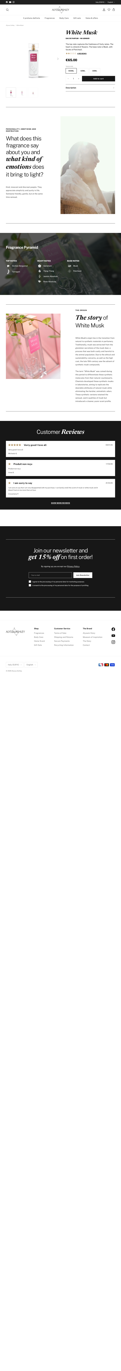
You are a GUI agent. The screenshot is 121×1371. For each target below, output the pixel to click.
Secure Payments (62, 641)
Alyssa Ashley (10, 25)
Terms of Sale (60, 633)
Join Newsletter (83, 575)
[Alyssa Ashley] (60, 10)
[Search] (7, 9)
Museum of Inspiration (92, 637)
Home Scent (39, 641)
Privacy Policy (73, 566)
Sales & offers (92, 18)
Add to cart (98, 79)
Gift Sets (38, 645)
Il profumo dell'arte (31, 18)
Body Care (64, 18)
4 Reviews (81, 54)
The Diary (87, 641)
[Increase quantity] (78, 78)
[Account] (103, 9)
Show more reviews (60, 503)
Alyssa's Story (89, 633)
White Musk (20, 25)
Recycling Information (64, 645)
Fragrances (50, 18)
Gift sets (77, 18)
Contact (86, 645)
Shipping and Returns (63, 637)
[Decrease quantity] (68, 78)
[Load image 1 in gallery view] (33, 57)
